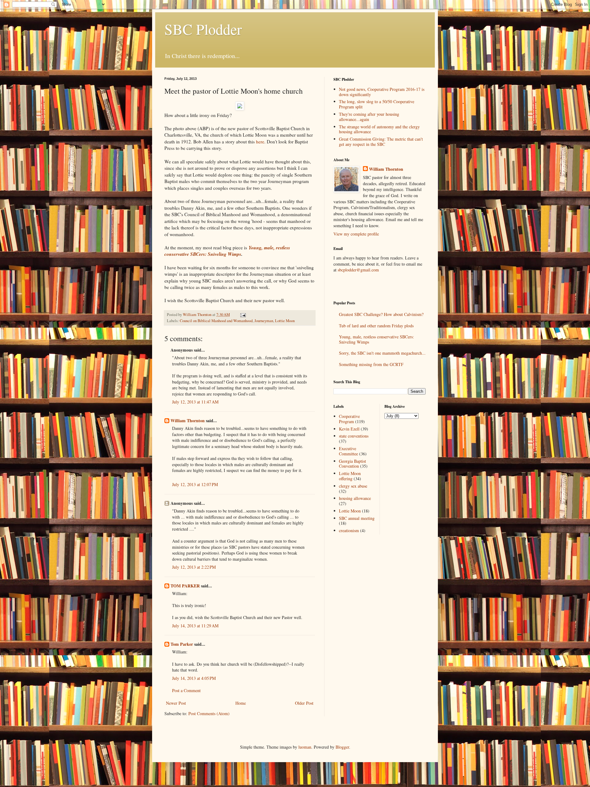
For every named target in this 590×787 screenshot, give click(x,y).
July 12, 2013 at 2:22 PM (194, 567)
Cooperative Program (349, 418)
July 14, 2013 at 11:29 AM (195, 626)
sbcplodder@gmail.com (358, 270)
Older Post (304, 703)
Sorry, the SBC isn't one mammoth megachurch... (382, 353)
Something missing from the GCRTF (371, 364)
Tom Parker (182, 644)
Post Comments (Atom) (209, 713)
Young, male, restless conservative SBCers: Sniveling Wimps (227, 251)
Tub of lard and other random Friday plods (376, 326)
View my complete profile (356, 234)
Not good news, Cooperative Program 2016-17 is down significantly (381, 91)
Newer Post (176, 703)
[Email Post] (242, 314)
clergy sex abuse (353, 486)
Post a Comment (186, 690)
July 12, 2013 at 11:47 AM (195, 402)
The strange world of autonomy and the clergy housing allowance (379, 129)
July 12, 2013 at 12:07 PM (195, 484)
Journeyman (263, 320)
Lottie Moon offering (350, 475)
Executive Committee (348, 451)
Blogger (342, 747)
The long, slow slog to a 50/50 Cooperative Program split (376, 104)
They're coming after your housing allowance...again (369, 116)
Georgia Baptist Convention (352, 463)
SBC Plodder (203, 29)
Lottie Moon (285, 320)
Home (240, 703)
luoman (304, 747)
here (260, 141)
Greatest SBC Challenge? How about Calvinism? (381, 314)
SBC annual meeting (357, 518)
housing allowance (355, 498)
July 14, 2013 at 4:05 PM (194, 678)
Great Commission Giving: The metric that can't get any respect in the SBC (381, 141)
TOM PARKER (185, 585)
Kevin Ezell (349, 429)
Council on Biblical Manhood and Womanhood (216, 320)
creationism (349, 530)
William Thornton (188, 420)
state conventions (353, 436)
